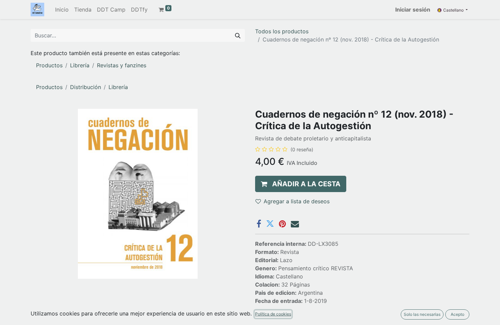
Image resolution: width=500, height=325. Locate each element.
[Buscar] (238, 35)
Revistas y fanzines (121, 65)
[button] (300, 184)
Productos (49, 65)
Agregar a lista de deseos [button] (297, 201)
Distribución (85, 87)
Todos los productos (282, 31)
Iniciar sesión (412, 9)
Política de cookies (273, 314)
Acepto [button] (457, 314)
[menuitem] (61, 9)
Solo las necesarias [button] (422, 314)
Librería (79, 65)
